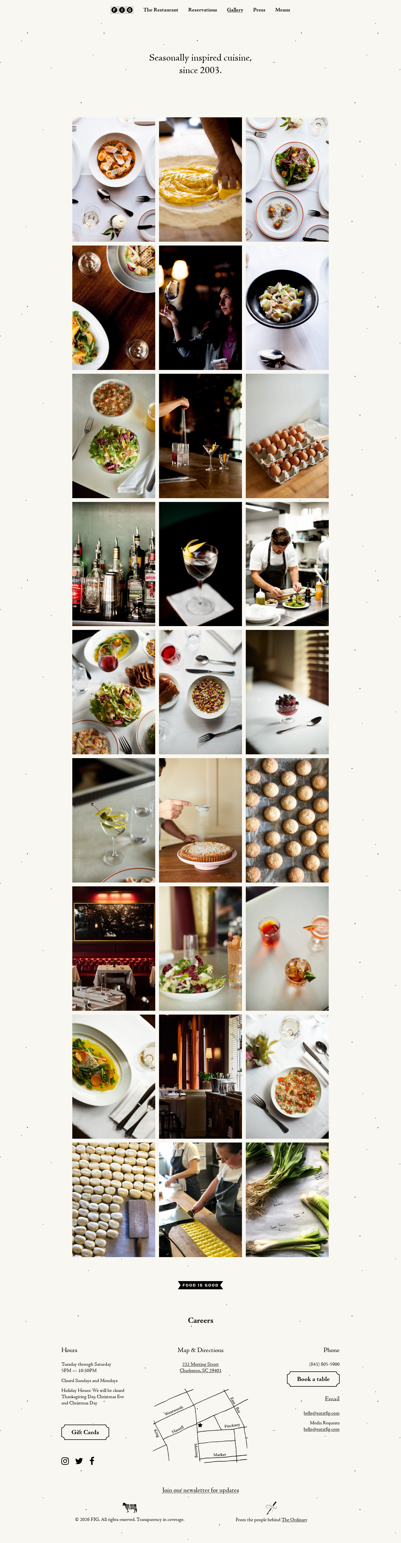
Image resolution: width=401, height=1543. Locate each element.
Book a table (313, 1379)
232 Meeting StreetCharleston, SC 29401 (201, 1367)
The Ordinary (294, 1520)
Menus (282, 10)
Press (259, 10)
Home (122, 10)
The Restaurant (160, 10)
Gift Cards (85, 1432)
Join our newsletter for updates (200, 1490)
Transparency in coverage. (160, 1520)
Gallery (235, 10)
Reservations (202, 10)
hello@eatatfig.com (322, 1413)
